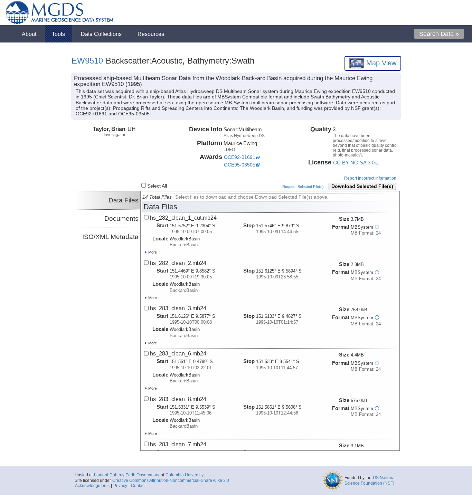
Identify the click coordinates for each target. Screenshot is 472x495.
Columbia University (185, 475)
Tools (58, 34)
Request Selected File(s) (303, 186)
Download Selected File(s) (362, 186)
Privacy (120, 485)
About (29, 34)
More (152, 252)
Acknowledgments (92, 485)
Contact (138, 485)
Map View (380, 63)
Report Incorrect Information (370, 178)
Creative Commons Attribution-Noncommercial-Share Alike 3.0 (170, 480)
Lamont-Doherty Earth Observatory (126, 475)
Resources (151, 34)
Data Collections (101, 34)
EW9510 (87, 60)
